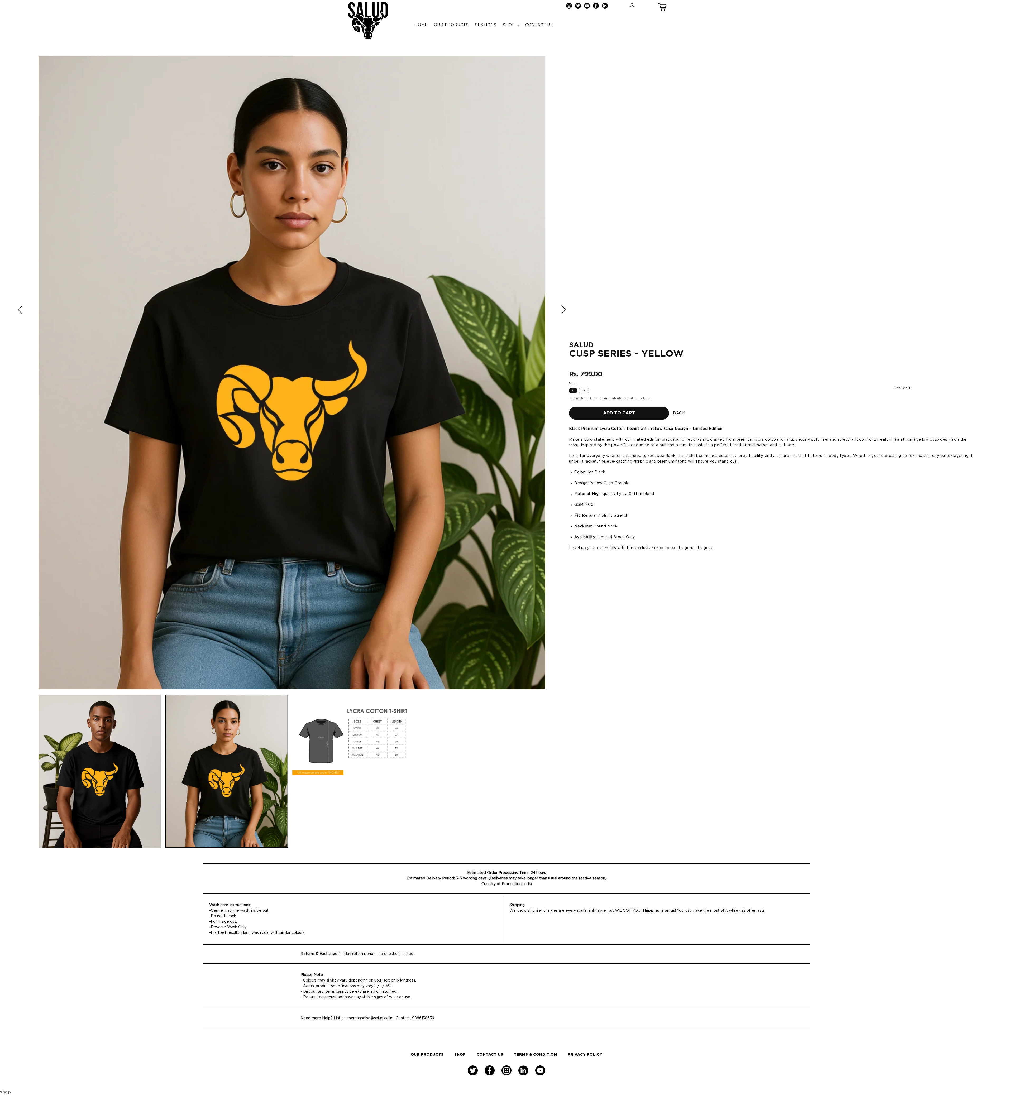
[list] (292, 372)
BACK (679, 413)
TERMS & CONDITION (535, 1054)
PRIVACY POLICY (585, 1054)
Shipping (601, 398)
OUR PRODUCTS (427, 1054)
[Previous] (20, 310)
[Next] (563, 309)
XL (584, 391)
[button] (662, 6)
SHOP (460, 1054)
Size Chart (901, 388)
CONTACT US (490, 1054)
